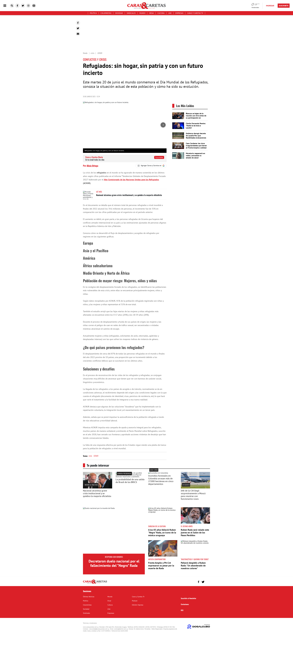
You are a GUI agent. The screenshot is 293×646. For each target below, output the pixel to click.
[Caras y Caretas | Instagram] (28, 5)
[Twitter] (78, 28)
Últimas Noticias (88, 597)
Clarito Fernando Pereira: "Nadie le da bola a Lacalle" (196, 125)
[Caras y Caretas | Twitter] (23, 5)
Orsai (151, 13)
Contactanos (185, 604)
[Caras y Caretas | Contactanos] (207, 581)
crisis (90, 456)
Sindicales (131, 13)
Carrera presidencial (124, 473)
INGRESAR (270, 5)
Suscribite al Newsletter (188, 598)
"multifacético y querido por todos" (195, 559)
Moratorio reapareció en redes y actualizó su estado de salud (195, 155)
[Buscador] (12, 5)
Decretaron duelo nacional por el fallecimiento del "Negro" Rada (114, 563)
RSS (182, 610)
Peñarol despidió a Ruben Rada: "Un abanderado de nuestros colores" (193, 565)
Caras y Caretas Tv (195, 13)
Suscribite (159, 157)
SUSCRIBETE (283, 5)
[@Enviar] (78, 34)
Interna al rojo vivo (91, 485)
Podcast (134, 601)
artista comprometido (157, 559)
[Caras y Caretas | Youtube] (34, 5)
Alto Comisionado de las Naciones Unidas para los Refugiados (131, 179)
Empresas (179, 13)
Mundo (142, 13)
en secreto (186, 485)
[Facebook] (78, 23)
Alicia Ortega (92, 165)
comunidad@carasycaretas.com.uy (99, 629)
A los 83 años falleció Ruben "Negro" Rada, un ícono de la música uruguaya (162, 532)
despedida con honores (114, 556)
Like (170, 13)
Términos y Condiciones (90, 623)
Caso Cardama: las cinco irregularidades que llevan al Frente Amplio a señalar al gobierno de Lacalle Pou (196, 146)
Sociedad (119, 13)
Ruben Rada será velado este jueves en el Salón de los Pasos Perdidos (195, 532)
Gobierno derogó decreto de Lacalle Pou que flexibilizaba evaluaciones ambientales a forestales (196, 136)
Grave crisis (154, 470)
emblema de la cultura (157, 526)
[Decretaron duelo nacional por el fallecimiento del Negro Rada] (114, 530)
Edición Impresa (137, 605)
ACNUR (96, 456)
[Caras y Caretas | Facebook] (17, 5)
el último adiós (187, 526)
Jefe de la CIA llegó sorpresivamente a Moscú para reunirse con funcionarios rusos (193, 494)
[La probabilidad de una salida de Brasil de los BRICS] (130, 476)
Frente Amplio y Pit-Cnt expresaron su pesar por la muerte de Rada (161, 565)
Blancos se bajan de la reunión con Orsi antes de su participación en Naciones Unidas (196, 116)
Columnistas (105, 13)
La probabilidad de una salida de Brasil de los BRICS (130, 481)
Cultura (160, 13)
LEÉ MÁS (99, 191)
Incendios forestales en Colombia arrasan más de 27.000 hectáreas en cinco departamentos (160, 479)
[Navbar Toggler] (6, 5)
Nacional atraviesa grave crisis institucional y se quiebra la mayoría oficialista (129, 195)
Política (93, 13)
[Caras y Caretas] (95, 583)
